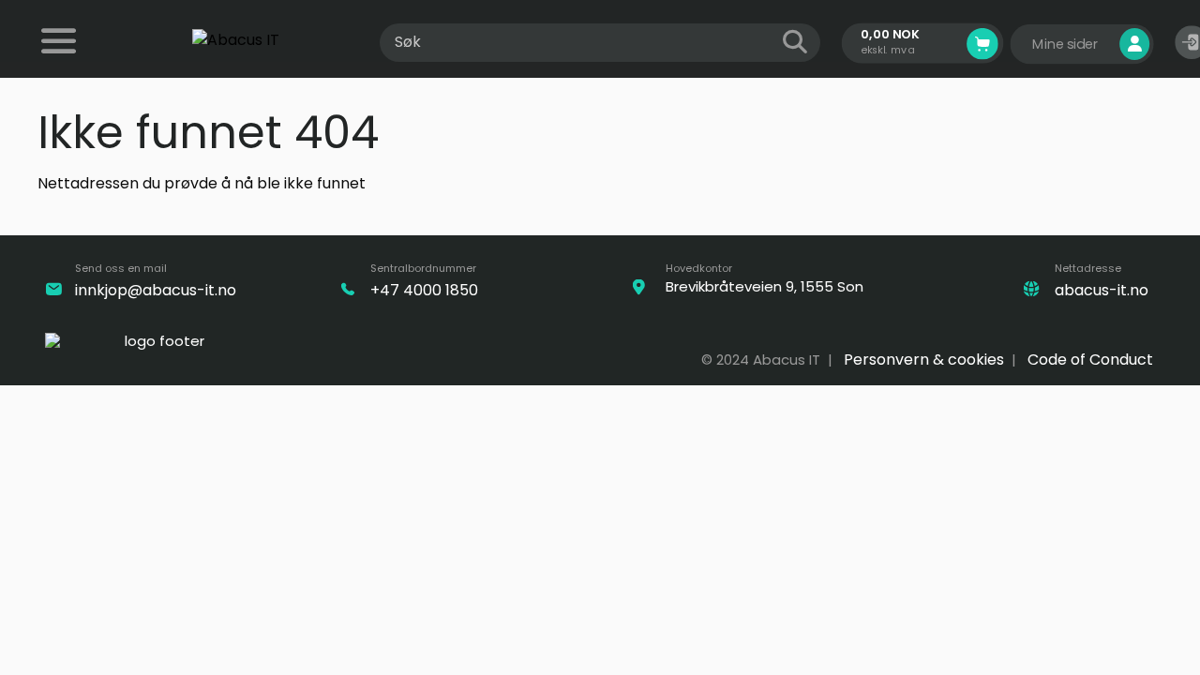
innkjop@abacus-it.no (155, 290)
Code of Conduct (1090, 359)
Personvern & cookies (924, 359)
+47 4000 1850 (424, 290)
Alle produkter (61, 53)
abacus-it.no (1101, 290)
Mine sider (1067, 44)
